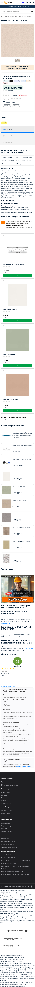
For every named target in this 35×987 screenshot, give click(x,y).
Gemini (29, 81)
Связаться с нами (6, 810)
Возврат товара (5, 792)
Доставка (4, 795)
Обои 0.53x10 (6, 573)
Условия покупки (6, 803)
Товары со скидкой (6, 831)
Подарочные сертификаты (9, 826)
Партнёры (4, 828)
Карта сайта (4, 816)
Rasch (4, 92)
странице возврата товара (23, 766)
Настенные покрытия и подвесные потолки (17, 16)
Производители (5, 823)
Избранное (7, 105)
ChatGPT (6, 81)
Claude (6, 83)
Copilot (23, 81)
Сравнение (16, 105)
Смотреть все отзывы (8, 686)
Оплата (3, 800)
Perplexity (17, 81)
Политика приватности (8, 798)
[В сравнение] (7, 236)
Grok (11, 81)
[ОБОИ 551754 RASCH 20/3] (17, 61)
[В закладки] (4, 236)
